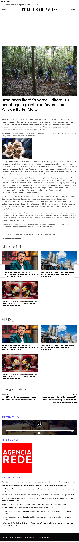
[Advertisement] (39, 27)
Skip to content (6, 1)
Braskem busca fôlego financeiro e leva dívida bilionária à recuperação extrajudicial (58, 274)
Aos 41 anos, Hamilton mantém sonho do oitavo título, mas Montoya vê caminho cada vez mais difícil (19, 304)
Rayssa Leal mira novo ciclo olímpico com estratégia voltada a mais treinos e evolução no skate (38, 495)
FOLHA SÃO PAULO (39, 9)
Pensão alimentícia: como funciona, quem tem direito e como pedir (27, 508)
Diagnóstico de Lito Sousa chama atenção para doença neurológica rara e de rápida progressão (20, 274)
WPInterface (46, 538)
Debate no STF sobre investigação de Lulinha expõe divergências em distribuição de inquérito (37, 504)
